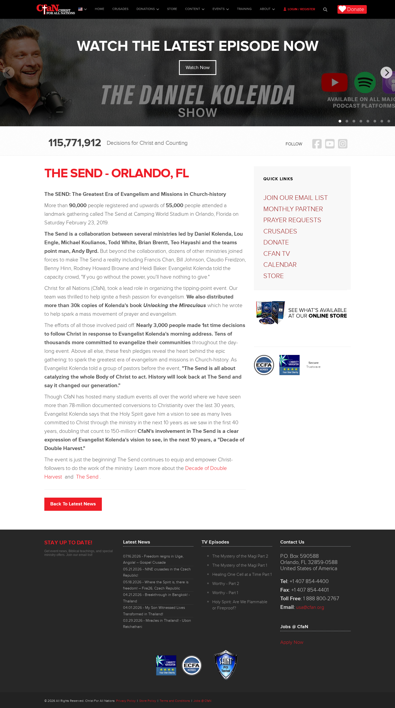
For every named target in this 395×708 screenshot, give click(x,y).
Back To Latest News (73, 504)
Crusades (120, 9)
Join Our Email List (295, 198)
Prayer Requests (292, 220)
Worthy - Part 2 (225, 583)
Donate (355, 9)
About (265, 9)
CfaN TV (276, 254)
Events (219, 9)
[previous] (9, 72)
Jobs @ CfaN (202, 701)
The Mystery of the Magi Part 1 (239, 565)
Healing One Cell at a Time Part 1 (242, 574)
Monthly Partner (293, 209)
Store (172, 9)
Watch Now (198, 67)
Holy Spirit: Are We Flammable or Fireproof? (239, 605)
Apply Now (291, 642)
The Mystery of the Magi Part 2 (240, 556)
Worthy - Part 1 (225, 592)
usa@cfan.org (310, 607)
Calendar (280, 265)
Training (244, 9)
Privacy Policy (126, 701)
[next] (386, 72)
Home (99, 9)
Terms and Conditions (175, 701)
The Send (87, 477)
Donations (146, 9)
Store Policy (147, 701)
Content (192, 9)
